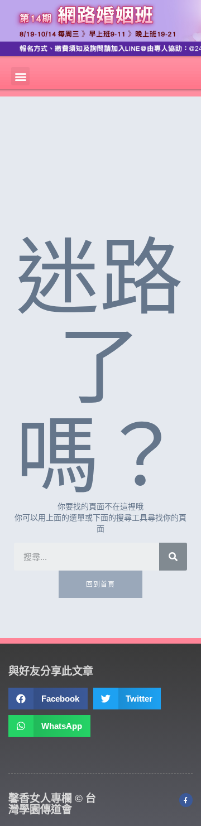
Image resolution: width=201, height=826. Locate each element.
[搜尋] (173, 557)
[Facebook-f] (186, 799)
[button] (20, 76)
